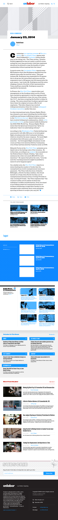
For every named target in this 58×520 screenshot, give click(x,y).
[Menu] (4, 4)
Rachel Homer (20, 43)
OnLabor (29, 3)
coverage (35, 53)
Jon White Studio (44, 509)
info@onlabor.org (44, 507)
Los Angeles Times (30, 55)
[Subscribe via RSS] (52, 4)
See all (10, 294)
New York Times (25, 91)
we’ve (45, 120)
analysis (32, 57)
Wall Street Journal (21, 118)
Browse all (6, 249)
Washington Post (27, 131)
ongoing (29, 53)
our (25, 53)
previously (14, 122)
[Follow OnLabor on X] (54, 4)
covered (20, 122)
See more (51, 381)
